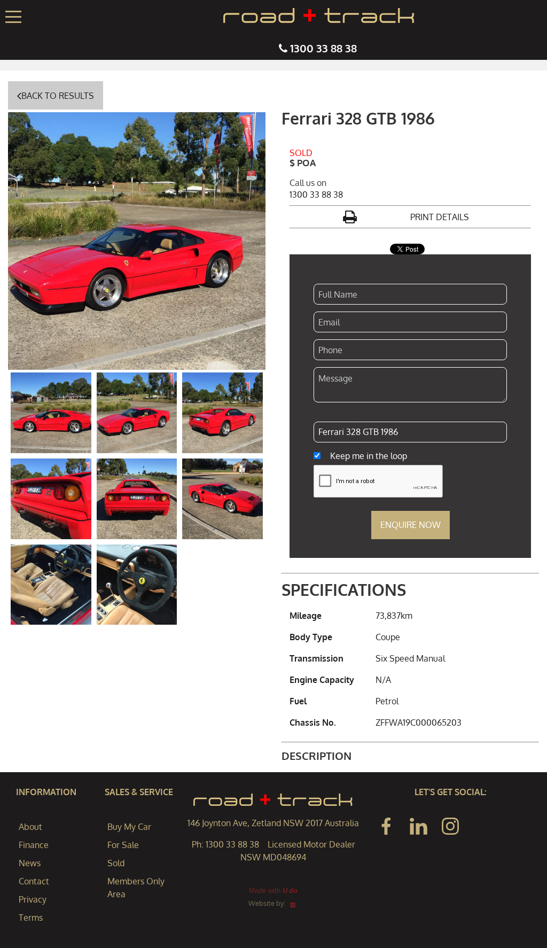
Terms (31, 917)
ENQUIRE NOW (410, 524)
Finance (34, 845)
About (30, 826)
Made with (273, 891)
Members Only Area (136, 887)
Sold (115, 863)
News (30, 863)
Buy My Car (129, 826)
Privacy (32, 899)
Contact (34, 881)
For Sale (123, 845)
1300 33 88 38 (323, 48)
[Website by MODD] (293, 903)
